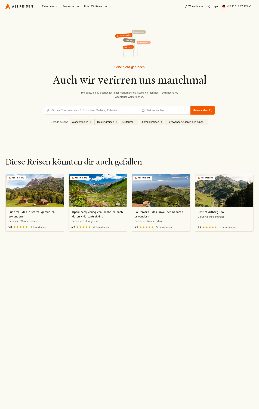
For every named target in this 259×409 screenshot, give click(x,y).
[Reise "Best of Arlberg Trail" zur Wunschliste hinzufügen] (249, 177)
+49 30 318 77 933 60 (239, 6)
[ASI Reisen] (19, 6)
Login (215, 6)
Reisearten (69, 6)
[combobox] (92, 110)
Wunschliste (195, 6)
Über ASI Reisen (93, 6)
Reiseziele (48, 6)
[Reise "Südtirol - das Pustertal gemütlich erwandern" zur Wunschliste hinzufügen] (60, 177)
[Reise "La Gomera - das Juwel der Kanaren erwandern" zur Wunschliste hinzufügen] (186, 177)
